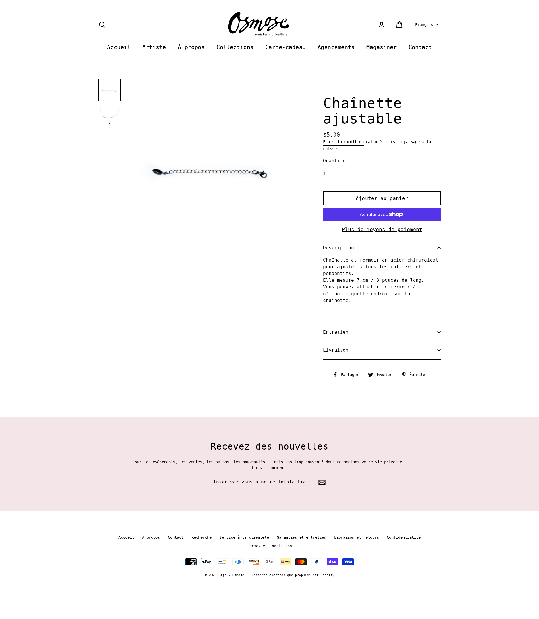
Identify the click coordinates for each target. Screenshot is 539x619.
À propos (191, 47)
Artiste (154, 47)
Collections (234, 47)
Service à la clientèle (244, 537)
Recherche (201, 537)
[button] (426, 25)
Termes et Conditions (269, 546)
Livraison (335, 350)
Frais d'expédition (343, 141)
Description (338, 247)
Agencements (336, 47)
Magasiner (381, 47)
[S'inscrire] (321, 482)
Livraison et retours (356, 537)
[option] (109, 90)
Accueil (119, 47)
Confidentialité (404, 537)
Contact (420, 47)
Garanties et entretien (301, 537)
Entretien (335, 332)
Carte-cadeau (285, 47)
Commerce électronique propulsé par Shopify (293, 575)
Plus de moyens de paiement (382, 229)
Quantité (334, 160)
